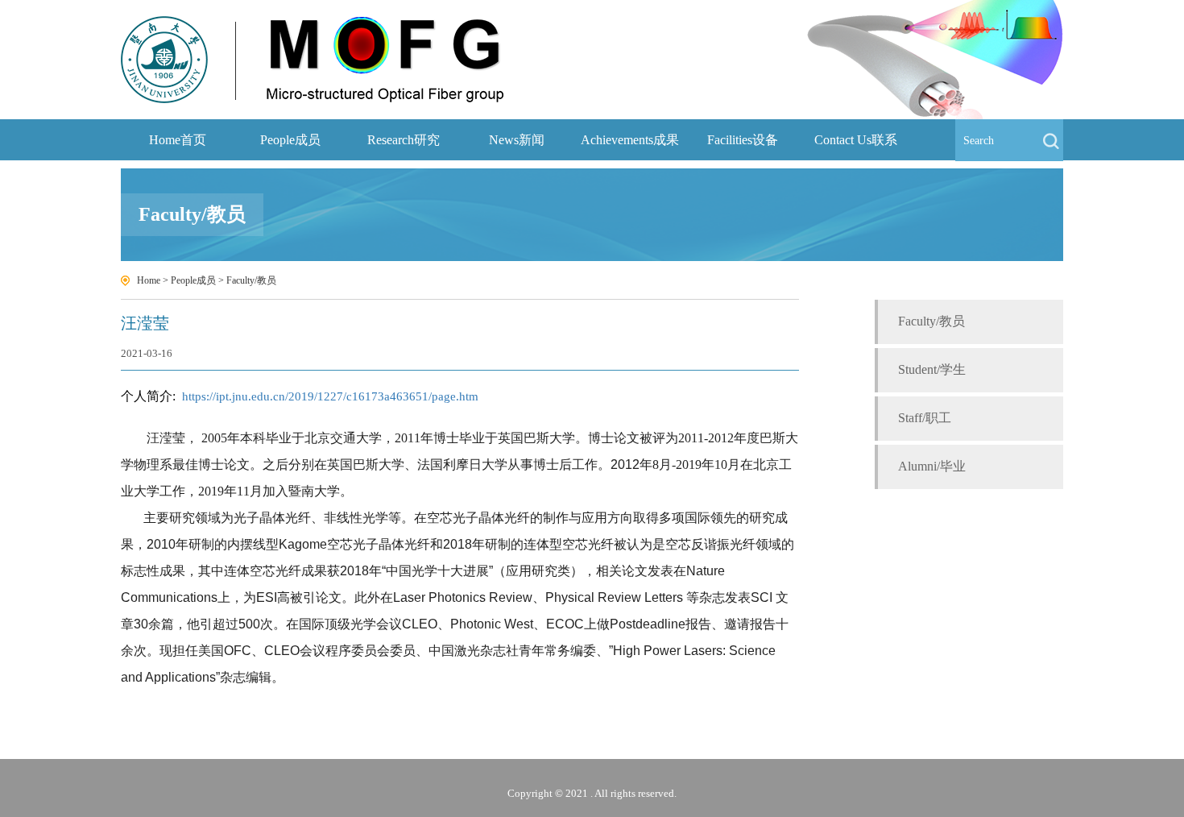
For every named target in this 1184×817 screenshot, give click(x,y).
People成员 (193, 280)
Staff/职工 (924, 418)
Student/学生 (932, 369)
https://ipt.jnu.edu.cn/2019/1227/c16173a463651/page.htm (330, 396)
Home (148, 280)
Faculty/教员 (251, 280)
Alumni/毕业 (932, 466)
